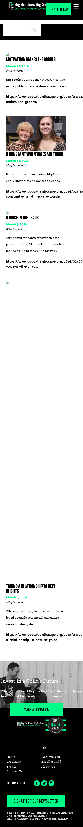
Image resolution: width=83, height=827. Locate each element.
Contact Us (15, 771)
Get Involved (51, 757)
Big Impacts (16, 71)
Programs (14, 761)
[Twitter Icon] (44, 783)
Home (11, 757)
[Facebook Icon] (36, 783)
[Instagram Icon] (51, 783)
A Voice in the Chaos (22, 218)
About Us (48, 766)
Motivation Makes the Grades (31, 60)
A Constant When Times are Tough (34, 154)
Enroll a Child (51, 761)
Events (11, 766)
